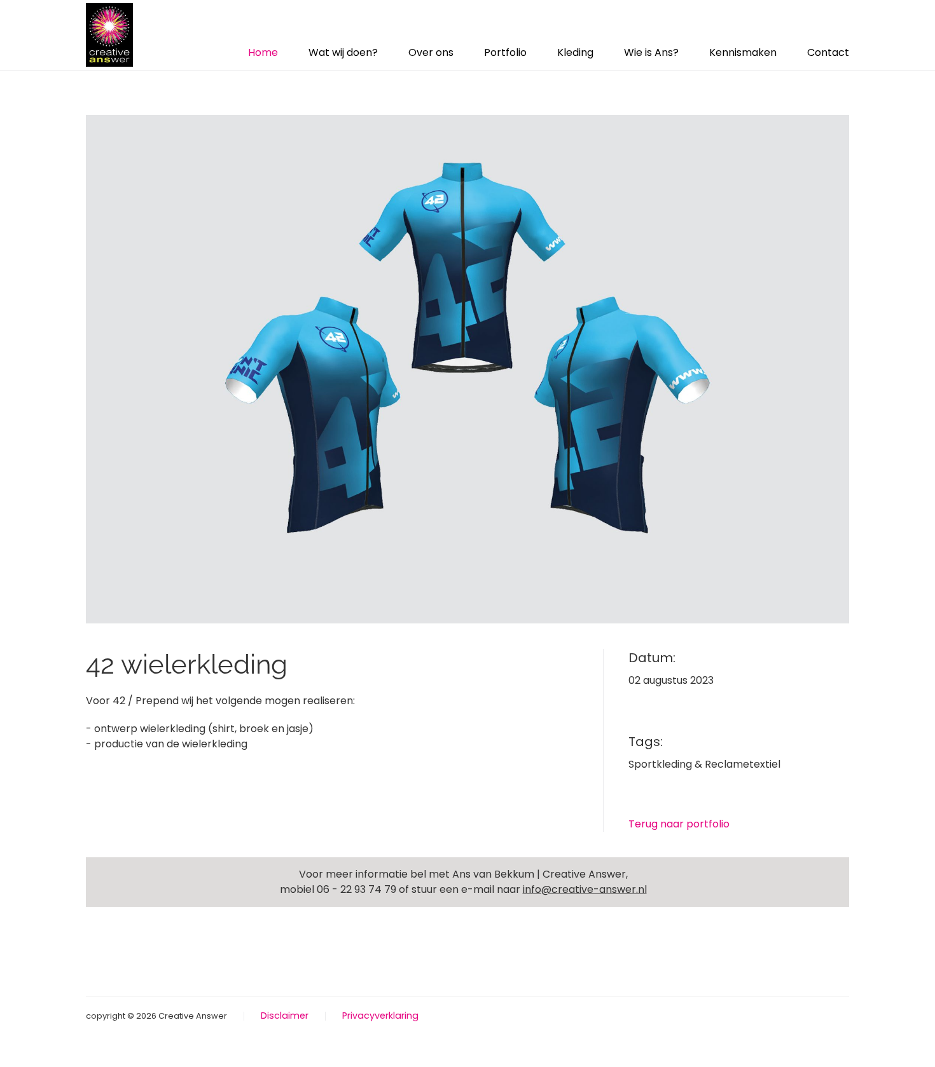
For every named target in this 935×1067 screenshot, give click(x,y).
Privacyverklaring (380, 1015)
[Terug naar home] (109, 35)
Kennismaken (743, 52)
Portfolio (505, 52)
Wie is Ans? (651, 52)
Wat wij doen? (343, 52)
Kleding (575, 52)
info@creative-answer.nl (585, 889)
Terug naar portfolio (679, 824)
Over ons (431, 52)
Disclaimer (284, 1015)
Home (263, 52)
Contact (828, 52)
